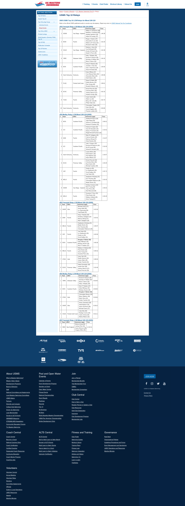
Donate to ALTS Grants (13, 415)
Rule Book (107, 437)
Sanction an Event (44, 386)
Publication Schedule (44, 45)
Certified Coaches (11, 448)
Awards (8, 495)
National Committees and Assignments (18, 392)
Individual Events (43, 25)
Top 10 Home (42, 15)
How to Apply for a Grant (46, 448)
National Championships (46, 395)
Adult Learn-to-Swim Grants (47, 445)
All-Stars (41, 412)
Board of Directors (11, 387)
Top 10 (41, 407)
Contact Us (147, 393)
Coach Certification (12, 445)
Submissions (41, 51)
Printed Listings (42, 34)
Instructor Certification (45, 454)
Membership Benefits (78, 381)
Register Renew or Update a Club (82, 405)
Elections (9, 481)
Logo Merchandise (12, 413)
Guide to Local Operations (14, 490)
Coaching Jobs (10, 460)
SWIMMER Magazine (12, 418)
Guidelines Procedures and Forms (114, 442)
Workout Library (116, 4)
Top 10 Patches (42, 48)
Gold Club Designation (78, 411)
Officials (8, 487)
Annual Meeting (11, 475)
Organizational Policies (111, 439)
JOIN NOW (149, 376)
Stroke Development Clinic (47, 421)
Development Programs (13, 384)
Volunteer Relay (11, 478)
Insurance (75, 413)
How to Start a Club (78, 402)
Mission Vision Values (12, 381)
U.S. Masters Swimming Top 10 (85, 11)
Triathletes (75, 463)
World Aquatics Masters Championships (51, 415)
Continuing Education (12, 454)
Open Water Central (45, 389)
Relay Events (42, 28)
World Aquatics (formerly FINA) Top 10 (47, 38)
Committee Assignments (13, 484)
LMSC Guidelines (43, 55)
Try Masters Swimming (13, 427)
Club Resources (76, 408)
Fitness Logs (75, 448)
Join (137, 4)
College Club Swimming (13, 407)
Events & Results (69, 11)
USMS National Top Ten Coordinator (121, 23)
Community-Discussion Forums (15, 424)
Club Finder (104, 4)
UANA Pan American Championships (50, 418)
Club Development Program (80, 416)
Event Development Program (48, 384)
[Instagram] (152, 383)
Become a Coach (11, 439)
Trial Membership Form (79, 384)
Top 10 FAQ (41, 42)
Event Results (43, 398)
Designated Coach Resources (15, 451)
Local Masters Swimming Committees (17, 395)
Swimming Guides (77, 439)
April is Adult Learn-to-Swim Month (49, 439)
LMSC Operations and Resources (114, 448)
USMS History (10, 398)
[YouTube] (164, 383)
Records (41, 404)
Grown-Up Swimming (12, 410)
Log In (147, 5)
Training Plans (76, 445)
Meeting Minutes (109, 451)
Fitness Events (43, 392)
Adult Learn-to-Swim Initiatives (48, 451)
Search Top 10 (42, 19)
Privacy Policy (148, 396)
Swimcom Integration (78, 451)
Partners (8, 401)
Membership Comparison (79, 389)
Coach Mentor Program (13, 457)
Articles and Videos (77, 454)
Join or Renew (76, 378)
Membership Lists (77, 419)
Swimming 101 (76, 457)
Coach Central (10, 437)
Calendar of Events (45, 381)
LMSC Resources (11, 492)
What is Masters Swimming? (15, 378)
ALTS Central (43, 437)
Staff (7, 389)
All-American (43, 410)
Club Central (75, 399)
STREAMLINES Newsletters (14, 421)
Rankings (42, 401)
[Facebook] (146, 383)
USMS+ (74, 387)
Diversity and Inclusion (13, 404)
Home (61, 11)
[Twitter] (158, 383)
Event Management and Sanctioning (115, 445)
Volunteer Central (11, 472)
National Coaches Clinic (13, 442)
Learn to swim (76, 460)
